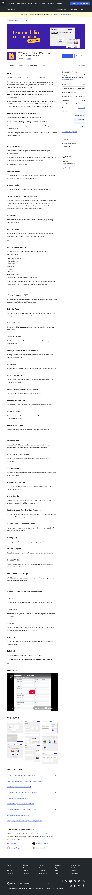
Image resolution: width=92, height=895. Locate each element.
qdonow (28, 59)
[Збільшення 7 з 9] (55, 723)
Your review (65, 150)
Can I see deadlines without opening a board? (22, 809)
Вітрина (25, 865)
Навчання (42, 865)
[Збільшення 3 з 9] (21, 746)
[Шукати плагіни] (26, 20)
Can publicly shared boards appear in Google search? (24, 821)
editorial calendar (79, 119)
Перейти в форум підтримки (71, 168)
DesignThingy (15, 848)
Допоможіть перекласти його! (61, 14)
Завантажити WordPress (80, 3)
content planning (79, 115)
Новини (9, 868)
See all (82, 150)
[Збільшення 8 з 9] (55, 738)
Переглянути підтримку (69, 79)
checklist (81, 112)
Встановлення (32, 65)
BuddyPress (75, 873)
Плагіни (25, 870)
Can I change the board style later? (19, 787)
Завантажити (67, 56)
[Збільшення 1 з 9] (21, 723)
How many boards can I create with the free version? (25, 781)
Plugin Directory (12, 9)
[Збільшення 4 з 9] (38, 723)
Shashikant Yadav (42, 843)
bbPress (74, 870)
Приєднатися (59, 865)
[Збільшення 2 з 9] (21, 736)
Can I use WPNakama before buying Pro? (21, 775)
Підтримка (81, 65)
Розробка (45, 65)
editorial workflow (79, 123)
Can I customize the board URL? (18, 815)
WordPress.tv (44, 873)
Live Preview (80, 56)
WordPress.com (76, 865)
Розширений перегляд (69, 132)
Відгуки (20, 65)
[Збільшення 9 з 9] (55, 755)
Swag (57, 873)
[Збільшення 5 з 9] (38, 735)
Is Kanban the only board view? (17, 798)
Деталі (11, 65)
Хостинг (9, 870)
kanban (82, 126)
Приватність (11, 873)
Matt (73, 868)
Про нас (9, 865)
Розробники (42, 870)
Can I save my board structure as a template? (22, 792)
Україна (26, 883)
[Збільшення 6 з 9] (38, 747)
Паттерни (26, 873)
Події (56, 868)
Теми (24, 868)
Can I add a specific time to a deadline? (20, 804)
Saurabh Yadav (41, 848)
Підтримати (59, 870)
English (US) (81, 108)
